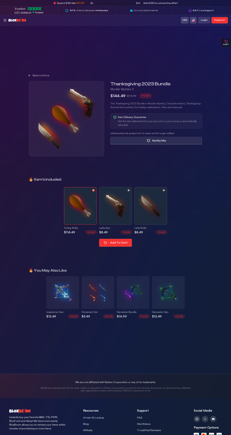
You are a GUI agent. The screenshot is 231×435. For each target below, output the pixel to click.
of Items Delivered (89, 10)
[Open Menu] (5, 20)
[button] (80, 206)
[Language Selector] (193, 20)
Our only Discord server (146, 10)
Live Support (203, 10)
